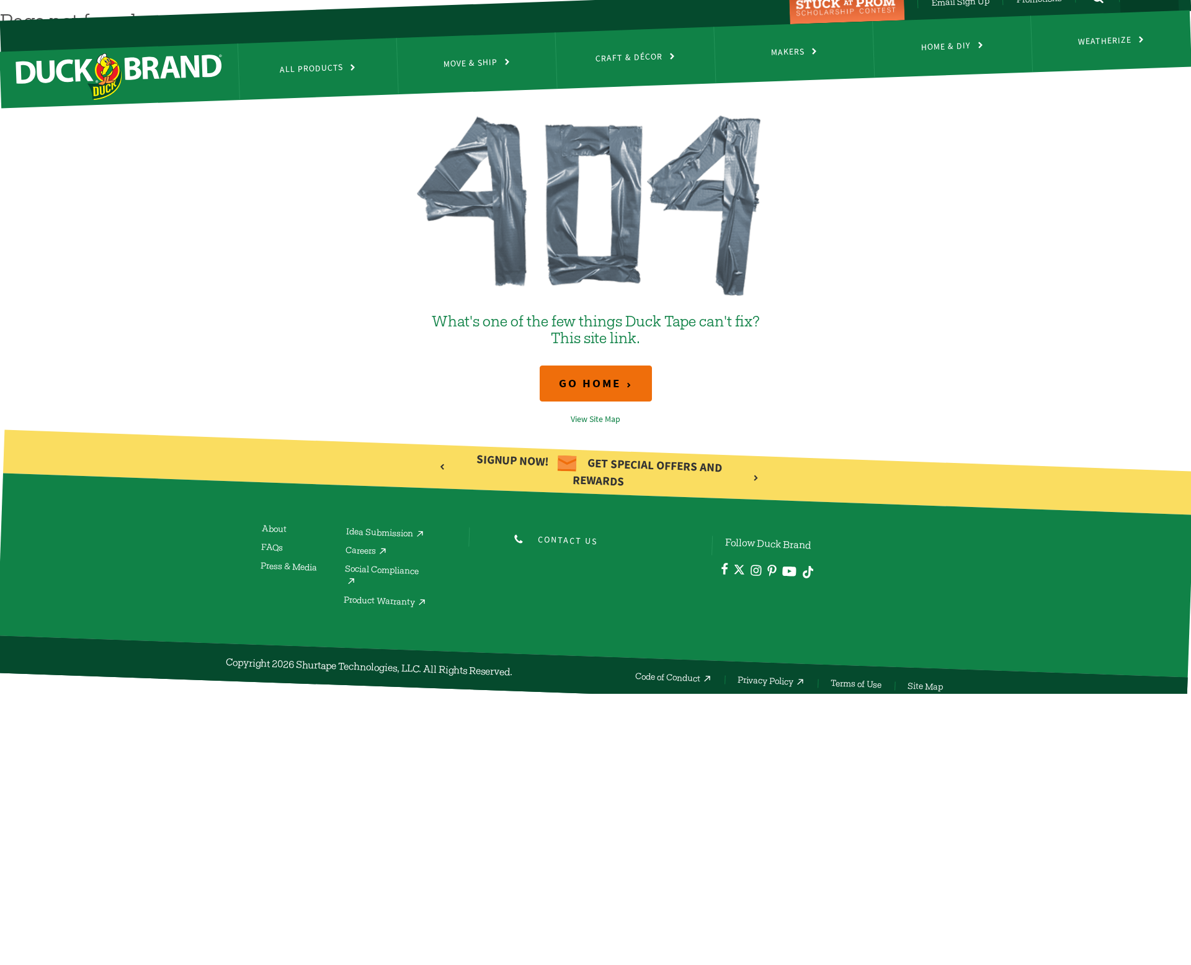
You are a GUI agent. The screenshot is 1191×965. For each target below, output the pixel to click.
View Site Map (595, 419)
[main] (595, 267)
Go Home (590, 383)
